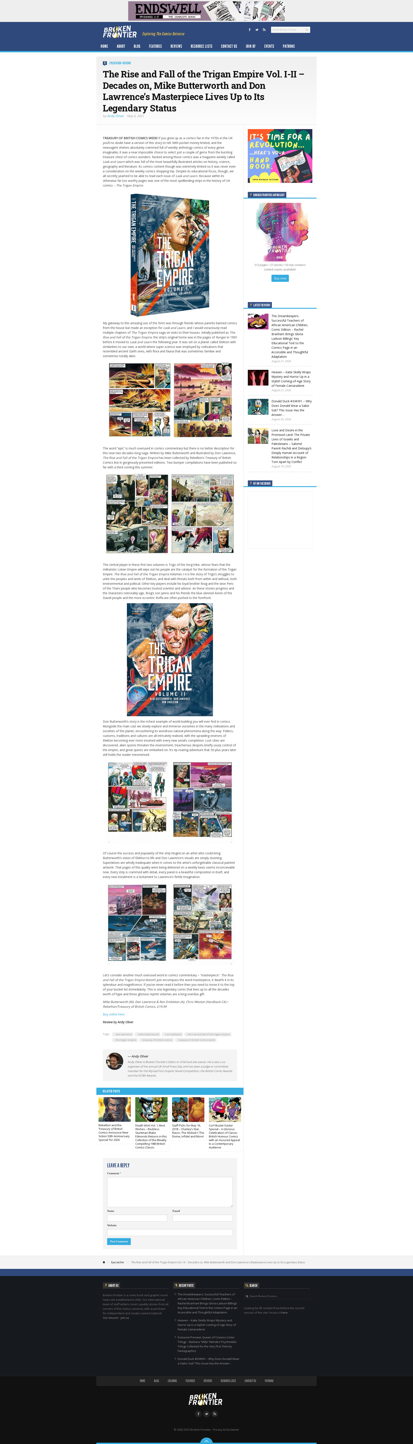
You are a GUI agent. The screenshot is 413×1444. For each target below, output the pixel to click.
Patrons (289, 46)
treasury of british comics (157, 1039)
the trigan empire (126, 1039)
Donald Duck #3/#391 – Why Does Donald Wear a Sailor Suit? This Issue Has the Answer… (208, 1361)
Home (104, 46)
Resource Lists (202, 46)
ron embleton (173, 1034)
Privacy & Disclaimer (226, 1430)
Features (155, 46)
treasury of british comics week (197, 1039)
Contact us (229, 46)
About (121, 46)
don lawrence (124, 1034)
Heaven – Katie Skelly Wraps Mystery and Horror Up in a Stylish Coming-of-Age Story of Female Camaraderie (207, 1324)
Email (176, 1211)
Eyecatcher (115, 63)
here (284, 1312)
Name (110, 1211)
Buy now (280, 278)
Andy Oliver (115, 116)
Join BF (251, 46)
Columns (172, 1381)
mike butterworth (148, 1034)
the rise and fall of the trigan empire (209, 1034)
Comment (114, 1173)
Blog (137, 46)
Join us (125, 1318)
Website (112, 1225)
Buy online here (114, 1014)
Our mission (111, 1318)
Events (269, 46)
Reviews (176, 46)
